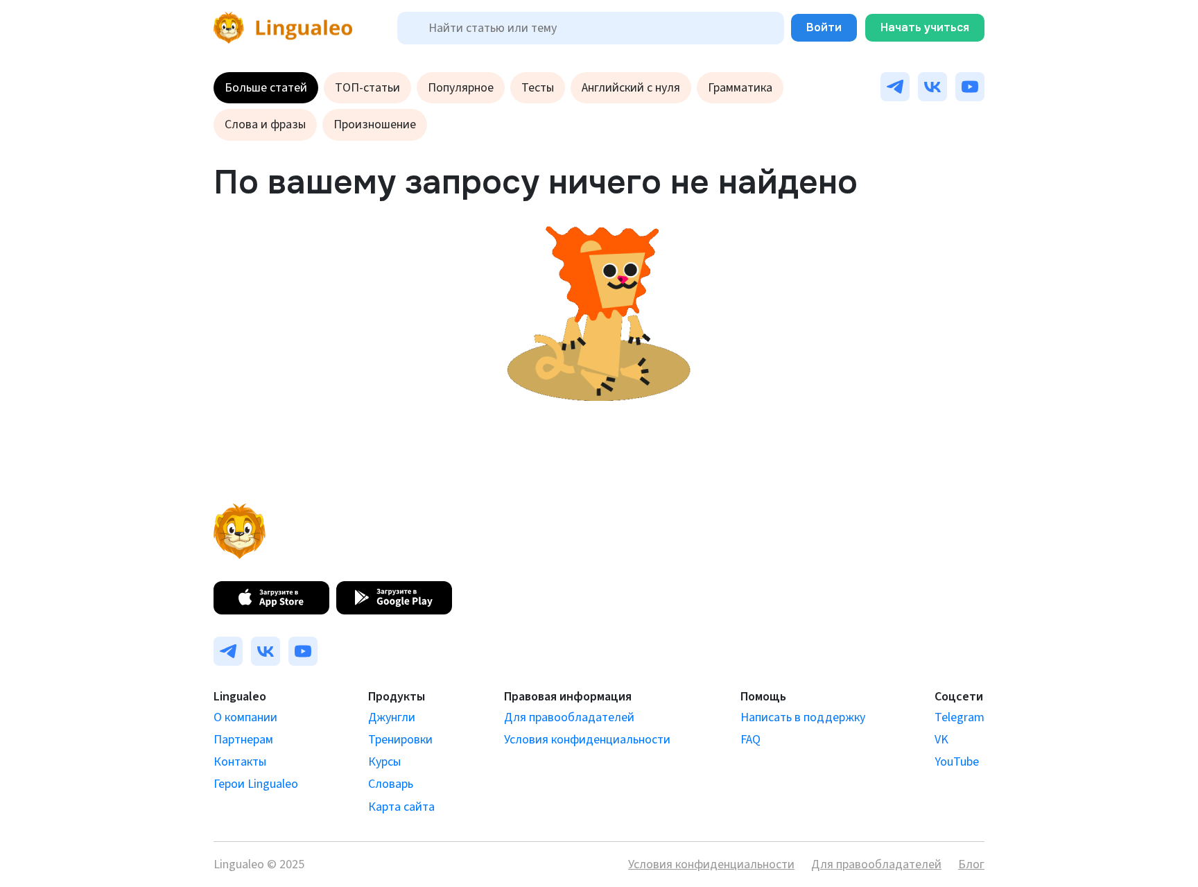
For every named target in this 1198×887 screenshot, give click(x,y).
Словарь (390, 784)
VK (941, 739)
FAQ (750, 739)
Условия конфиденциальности (587, 739)
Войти (824, 27)
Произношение (374, 124)
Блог (971, 864)
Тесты (537, 87)
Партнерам (243, 739)
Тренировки (400, 739)
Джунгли (391, 717)
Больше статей (266, 87)
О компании (245, 717)
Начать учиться (924, 27)
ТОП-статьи (367, 87)
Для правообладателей (569, 717)
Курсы (384, 761)
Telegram (959, 717)
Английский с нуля (631, 87)
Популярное (461, 87)
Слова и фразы (265, 124)
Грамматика (740, 87)
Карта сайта (401, 807)
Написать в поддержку (802, 717)
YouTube (957, 761)
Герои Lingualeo (256, 784)
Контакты (240, 761)
